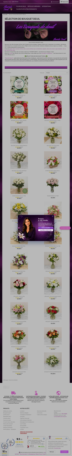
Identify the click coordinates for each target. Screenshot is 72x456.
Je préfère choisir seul (45, 230)
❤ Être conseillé (46, 227)
